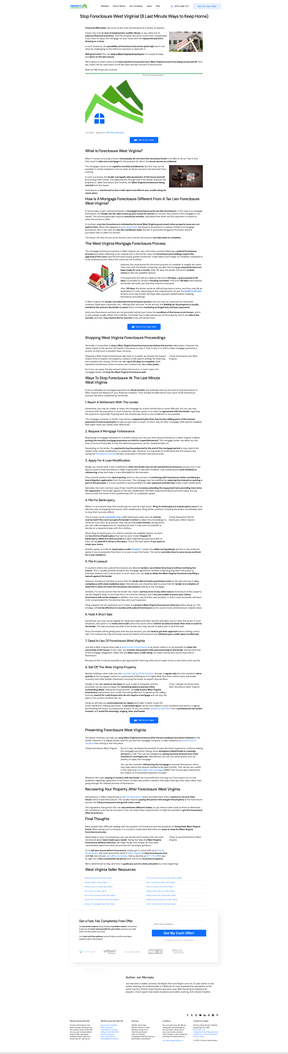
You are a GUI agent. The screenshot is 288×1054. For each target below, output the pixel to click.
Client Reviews (115, 132)
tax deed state (130, 227)
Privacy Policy (199, 1036)
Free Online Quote (108, 1036)
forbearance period (105, 453)
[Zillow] (209, 1015)
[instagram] (196, 1015)
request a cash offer (160, 708)
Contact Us (197, 1034)
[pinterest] (217, 1015)
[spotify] (213, 1015)
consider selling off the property (138, 673)
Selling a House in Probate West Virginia (98, 887)
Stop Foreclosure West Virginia (95, 891)
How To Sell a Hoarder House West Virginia (161, 904)
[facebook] (188, 1015)
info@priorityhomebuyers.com (205, 1032)
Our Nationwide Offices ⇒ (172, 1040)
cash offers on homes (116, 856)
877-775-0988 (154, 856)
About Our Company (109, 1025)
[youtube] (200, 1015)
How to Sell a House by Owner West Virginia (99, 895)
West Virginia (134, 853)
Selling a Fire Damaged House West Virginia (99, 904)
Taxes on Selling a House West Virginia (159, 887)
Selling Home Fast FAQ (109, 1032)
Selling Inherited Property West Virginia (98, 878)
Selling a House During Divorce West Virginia (161, 900)
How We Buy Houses (109, 1030)
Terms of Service (210, 1034)
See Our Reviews (107, 1034)
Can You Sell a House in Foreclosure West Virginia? (164, 878)
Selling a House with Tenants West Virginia (161, 895)
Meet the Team (107, 1027)
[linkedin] (205, 1015)
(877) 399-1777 (199, 1030)
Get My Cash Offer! (179, 933)
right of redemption (131, 796)
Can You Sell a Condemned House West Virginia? (101, 900)
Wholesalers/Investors (110, 1039)
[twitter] (192, 1015)
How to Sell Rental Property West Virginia (160, 882)
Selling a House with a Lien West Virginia (160, 891)
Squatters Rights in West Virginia (95, 882)
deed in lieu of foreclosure (134, 647)
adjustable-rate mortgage (150, 770)
